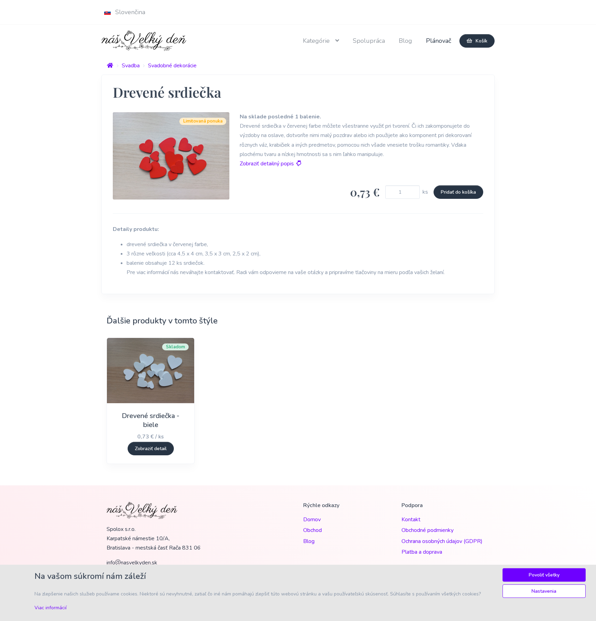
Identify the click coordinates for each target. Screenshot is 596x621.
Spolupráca (369, 41)
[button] (126, 12)
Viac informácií (50, 607)
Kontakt (410, 519)
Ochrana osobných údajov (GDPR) (442, 541)
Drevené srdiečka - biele (150, 420)
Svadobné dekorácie (172, 65)
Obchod (312, 530)
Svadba (131, 65)
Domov (312, 519)
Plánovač (438, 41)
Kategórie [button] (317, 41)
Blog (405, 41)
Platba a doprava (421, 552)
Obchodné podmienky (427, 530)
